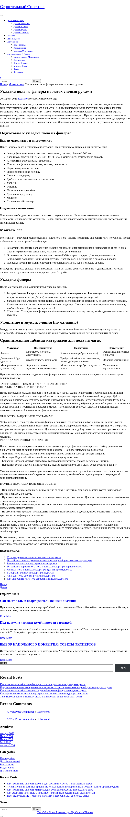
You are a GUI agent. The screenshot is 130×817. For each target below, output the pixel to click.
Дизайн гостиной (22, 23)
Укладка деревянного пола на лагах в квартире (34, 557)
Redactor (23, 98)
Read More (6, 616)
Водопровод (20, 45)
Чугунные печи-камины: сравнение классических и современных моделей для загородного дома (56, 687)
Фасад (16, 69)
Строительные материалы (26, 57)
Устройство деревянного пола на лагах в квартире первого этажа (44, 566)
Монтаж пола (20, 66)
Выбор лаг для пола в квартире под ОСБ (30, 572)
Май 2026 (5, 742)
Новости (11, 35)
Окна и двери (13, 38)
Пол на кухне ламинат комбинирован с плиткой (36, 622)
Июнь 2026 (6, 739)
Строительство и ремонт (19, 54)
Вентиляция (19, 60)
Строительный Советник (22, 6)
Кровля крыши (21, 63)
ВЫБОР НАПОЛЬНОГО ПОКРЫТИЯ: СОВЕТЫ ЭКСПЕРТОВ (48, 644)
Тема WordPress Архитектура (65, 812)
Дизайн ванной (21, 26)
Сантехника (12, 41)
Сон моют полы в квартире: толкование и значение (38, 601)
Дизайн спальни (21, 32)
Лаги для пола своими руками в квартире (31, 575)
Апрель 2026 (7, 745)
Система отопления (23, 51)
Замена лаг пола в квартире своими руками (32, 563)
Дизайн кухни (20, 29)
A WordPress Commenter (20, 711)
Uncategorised (7, 758)
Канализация (20, 48)
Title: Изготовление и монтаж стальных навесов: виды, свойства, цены (41, 696)
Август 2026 (7, 733)
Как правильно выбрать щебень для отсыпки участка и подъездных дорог (42, 684)
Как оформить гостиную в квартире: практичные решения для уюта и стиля (44, 693)
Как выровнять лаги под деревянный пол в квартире (37, 578)
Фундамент (19, 72)
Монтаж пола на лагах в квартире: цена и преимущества (39, 569)
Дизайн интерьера (15, 20)
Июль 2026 (6, 736)
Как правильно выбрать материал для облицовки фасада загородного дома (43, 690)
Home (3, 84)
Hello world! (43, 711)
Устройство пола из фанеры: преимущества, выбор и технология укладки (49, 560)
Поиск (36, 81)
